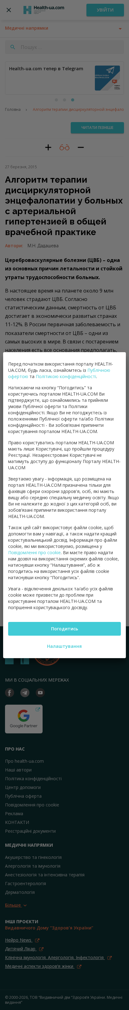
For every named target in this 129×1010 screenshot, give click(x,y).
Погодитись (64, 629)
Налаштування (64, 646)
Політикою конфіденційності (66, 376)
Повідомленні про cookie (34, 552)
